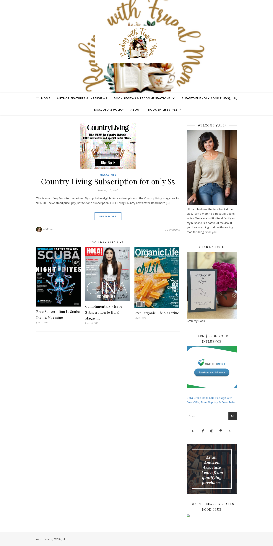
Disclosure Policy (109, 109)
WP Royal (59, 539)
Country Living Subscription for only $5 (108, 181)
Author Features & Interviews (82, 98)
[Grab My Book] (212, 285)
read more (108, 216)
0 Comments (172, 229)
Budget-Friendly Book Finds (205, 98)
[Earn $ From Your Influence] (212, 367)
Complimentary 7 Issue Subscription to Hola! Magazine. (103, 312)
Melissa (48, 229)
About (136, 109)
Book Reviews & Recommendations (142, 98)
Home (45, 98)
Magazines (108, 174)
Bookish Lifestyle (162, 109)
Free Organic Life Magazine (156, 313)
